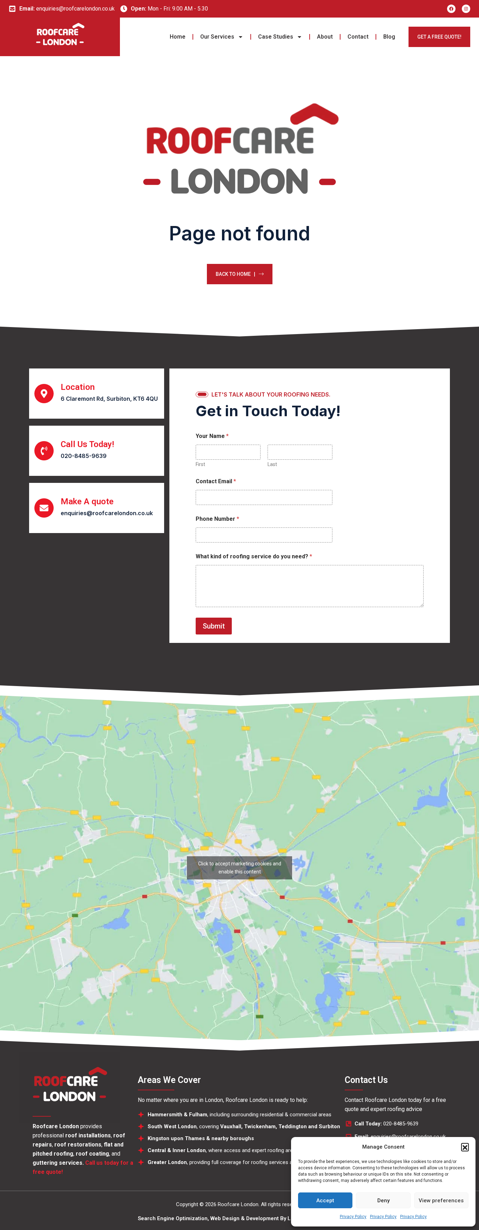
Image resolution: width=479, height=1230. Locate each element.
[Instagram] (466, 9)
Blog (389, 36)
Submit (214, 626)
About (325, 36)
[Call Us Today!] (44, 450)
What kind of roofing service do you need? (254, 556)
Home (177, 36)
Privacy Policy (353, 1216)
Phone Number (217, 519)
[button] (464, 1146)
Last (272, 464)
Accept (325, 1200)
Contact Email (216, 481)
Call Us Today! (87, 444)
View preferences (441, 1200)
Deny (383, 1200)
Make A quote (87, 501)
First (200, 464)
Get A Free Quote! (439, 37)
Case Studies (275, 36)
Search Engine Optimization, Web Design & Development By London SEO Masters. (239, 1218)
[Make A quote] (44, 508)
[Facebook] (451, 9)
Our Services (217, 36)
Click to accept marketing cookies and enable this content (239, 868)
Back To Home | (235, 274)
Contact (358, 36)
